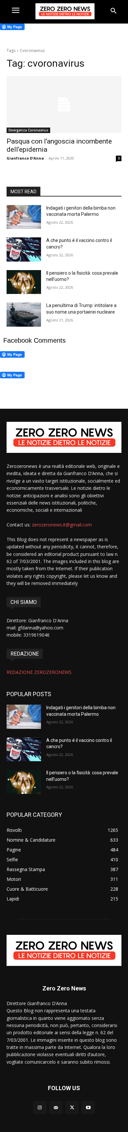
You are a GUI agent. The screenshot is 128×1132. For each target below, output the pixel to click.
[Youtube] (88, 1107)
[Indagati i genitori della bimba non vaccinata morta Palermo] (24, 217)
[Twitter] (72, 1107)
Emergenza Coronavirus (28, 130)
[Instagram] (39, 1107)
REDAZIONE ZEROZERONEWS (39, 672)
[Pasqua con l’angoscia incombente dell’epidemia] (64, 104)
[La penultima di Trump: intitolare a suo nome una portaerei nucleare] (24, 314)
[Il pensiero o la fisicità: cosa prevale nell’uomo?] (24, 282)
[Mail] (56, 1107)
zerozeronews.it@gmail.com (62, 525)
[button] (113, 11)
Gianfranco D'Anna (25, 158)
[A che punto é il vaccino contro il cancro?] (24, 249)
